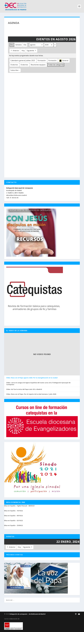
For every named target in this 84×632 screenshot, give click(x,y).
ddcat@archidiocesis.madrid (16, 195)
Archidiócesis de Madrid (37, 614)
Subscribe (14, 70)
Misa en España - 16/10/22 (13, 511)
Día (25, 45)
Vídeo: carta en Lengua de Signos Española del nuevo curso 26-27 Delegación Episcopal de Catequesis (38, 383)
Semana (18, 45)
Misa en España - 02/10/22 (13, 520)
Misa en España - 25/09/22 (13, 525)
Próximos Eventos (14, 555)
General (65, 60)
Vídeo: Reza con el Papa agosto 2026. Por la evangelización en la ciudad (31, 378)
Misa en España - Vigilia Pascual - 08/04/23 (19, 506)
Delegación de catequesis (18, 614)
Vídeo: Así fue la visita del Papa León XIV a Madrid (24, 389)
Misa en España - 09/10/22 (13, 516)
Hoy (23, 50)
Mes (12, 45)
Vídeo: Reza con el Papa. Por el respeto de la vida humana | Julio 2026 (31, 394)
